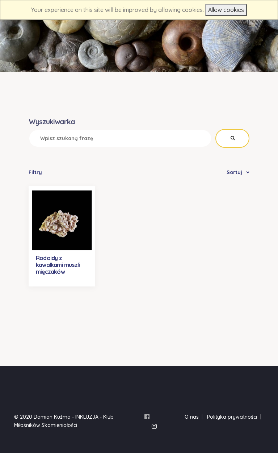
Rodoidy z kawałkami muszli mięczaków (58, 264)
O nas (192, 417)
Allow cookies (226, 9)
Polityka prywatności (232, 417)
